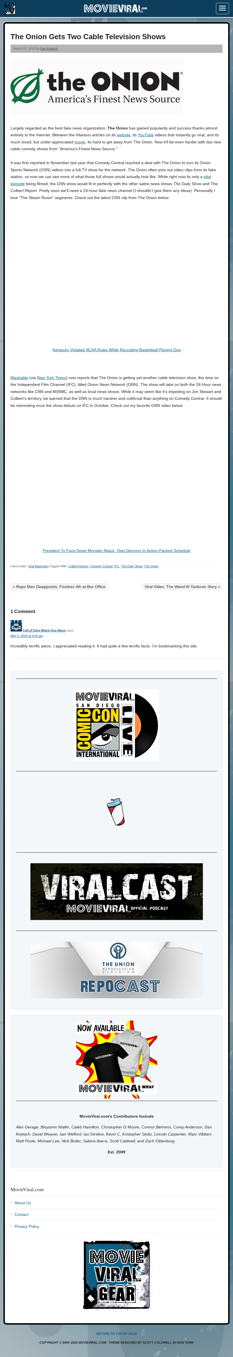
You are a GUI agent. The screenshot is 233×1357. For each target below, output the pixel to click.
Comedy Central (101, 566)
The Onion (151, 566)
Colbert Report (78, 566)
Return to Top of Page (116, 1333)
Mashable (19, 377)
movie (79, 142)
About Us (22, 1203)
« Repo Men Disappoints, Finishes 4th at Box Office (59, 586)
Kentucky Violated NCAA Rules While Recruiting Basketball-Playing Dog (117, 350)
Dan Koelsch (49, 48)
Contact (21, 1214)
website (123, 135)
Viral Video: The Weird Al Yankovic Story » (182, 586)
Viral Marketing (38, 566)
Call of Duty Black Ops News (44, 630)
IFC (116, 566)
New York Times (51, 377)
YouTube (146, 135)
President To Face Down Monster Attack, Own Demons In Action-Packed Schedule (116, 550)
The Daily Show (131, 566)
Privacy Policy (26, 1226)
